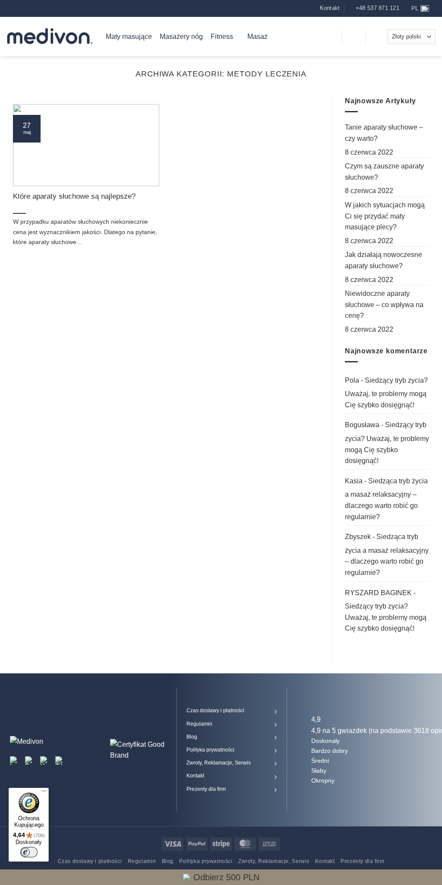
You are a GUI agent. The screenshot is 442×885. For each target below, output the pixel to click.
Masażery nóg (181, 36)
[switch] (29, 852)
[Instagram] (14, 760)
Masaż (257, 36)
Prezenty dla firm (206, 789)
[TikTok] (59, 760)
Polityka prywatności (210, 750)
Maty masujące (129, 36)
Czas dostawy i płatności (215, 710)
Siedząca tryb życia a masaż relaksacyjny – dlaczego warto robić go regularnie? (386, 498)
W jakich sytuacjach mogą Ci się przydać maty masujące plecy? (385, 216)
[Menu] (43, 793)
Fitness (222, 36)
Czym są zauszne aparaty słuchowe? (384, 171)
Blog (191, 737)
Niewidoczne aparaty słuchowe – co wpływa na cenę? (384, 304)
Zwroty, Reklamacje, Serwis (218, 763)
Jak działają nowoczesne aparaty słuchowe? (383, 260)
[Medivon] (49, 36)
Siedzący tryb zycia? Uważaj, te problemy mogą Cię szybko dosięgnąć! (386, 393)
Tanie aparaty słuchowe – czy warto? (384, 133)
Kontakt (195, 776)
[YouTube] (44, 760)
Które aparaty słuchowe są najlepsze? (74, 196)
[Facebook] (29, 760)
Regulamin (199, 724)
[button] (330, 36)
